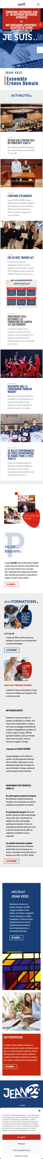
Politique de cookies (21, 1156)
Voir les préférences (21, 1150)
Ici (21, 21)
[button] (39, 1110)
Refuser (21, 1144)
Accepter (21, 1137)
